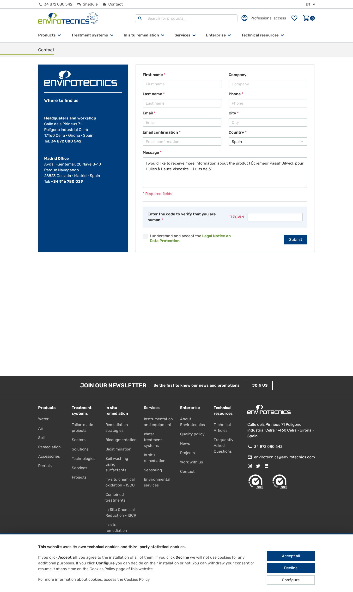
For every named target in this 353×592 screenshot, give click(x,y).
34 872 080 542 (66, 141)
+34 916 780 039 (67, 181)
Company (237, 74)
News (185, 443)
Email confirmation (160, 132)
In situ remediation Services (116, 530)
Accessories (49, 456)
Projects (79, 477)
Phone (235, 94)
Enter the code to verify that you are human (181, 217)
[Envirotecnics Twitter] (258, 466)
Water (43, 419)
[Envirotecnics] (68, 18)
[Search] (140, 18)
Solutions (80, 449)
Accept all (291, 556)
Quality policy (192, 434)
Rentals (45, 465)
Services (182, 35)
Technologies (83, 458)
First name (153, 74)
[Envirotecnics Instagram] (249, 466)
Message (151, 152)
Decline (291, 568)
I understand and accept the (190, 238)
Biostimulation (118, 449)
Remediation (49, 447)
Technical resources (260, 35)
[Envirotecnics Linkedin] (266, 466)
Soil (41, 437)
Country (236, 132)
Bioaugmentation (121, 440)
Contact (187, 471)
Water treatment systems (153, 440)
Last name (152, 94)
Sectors (78, 440)
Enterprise (216, 35)
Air (40, 428)
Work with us (191, 462)
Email (148, 113)
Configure (291, 580)
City (232, 113)
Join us (260, 385)
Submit (295, 239)
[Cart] (309, 18)
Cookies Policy (137, 579)
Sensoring (153, 470)
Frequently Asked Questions (223, 446)
